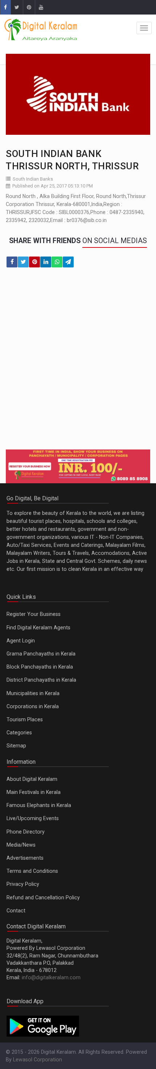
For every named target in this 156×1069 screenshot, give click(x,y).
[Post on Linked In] (45, 262)
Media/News (21, 845)
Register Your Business (34, 614)
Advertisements (25, 858)
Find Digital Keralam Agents (38, 627)
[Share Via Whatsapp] (57, 262)
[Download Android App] (43, 1026)
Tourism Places (25, 719)
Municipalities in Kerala (33, 693)
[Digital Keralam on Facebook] (5, 7)
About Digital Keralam (32, 779)
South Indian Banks (33, 179)
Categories (19, 732)
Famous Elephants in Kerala (39, 805)
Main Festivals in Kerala (34, 792)
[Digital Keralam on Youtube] (41, 7)
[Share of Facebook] (12, 262)
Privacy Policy (23, 884)
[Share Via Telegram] (68, 262)
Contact (16, 910)
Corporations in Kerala (33, 706)
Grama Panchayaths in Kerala (41, 654)
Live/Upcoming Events (33, 818)
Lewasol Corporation (37, 1059)
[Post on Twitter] (23, 262)
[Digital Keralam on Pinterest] (29, 7)
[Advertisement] (78, 363)
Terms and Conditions (32, 871)
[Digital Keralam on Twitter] (17, 7)
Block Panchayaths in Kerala (40, 667)
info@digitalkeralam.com (51, 977)
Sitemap (16, 746)
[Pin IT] (34, 262)
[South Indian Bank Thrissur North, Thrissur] (78, 94)
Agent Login (21, 641)
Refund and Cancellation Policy (43, 897)
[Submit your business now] (78, 466)
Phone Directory (26, 832)
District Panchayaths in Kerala (41, 680)
